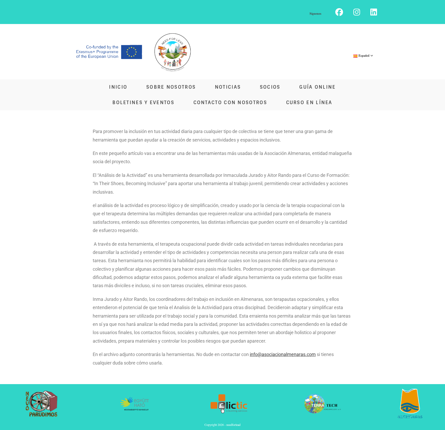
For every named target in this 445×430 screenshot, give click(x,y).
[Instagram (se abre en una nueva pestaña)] (356, 12)
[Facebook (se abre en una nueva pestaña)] (339, 12)
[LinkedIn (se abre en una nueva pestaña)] (371, 12)
